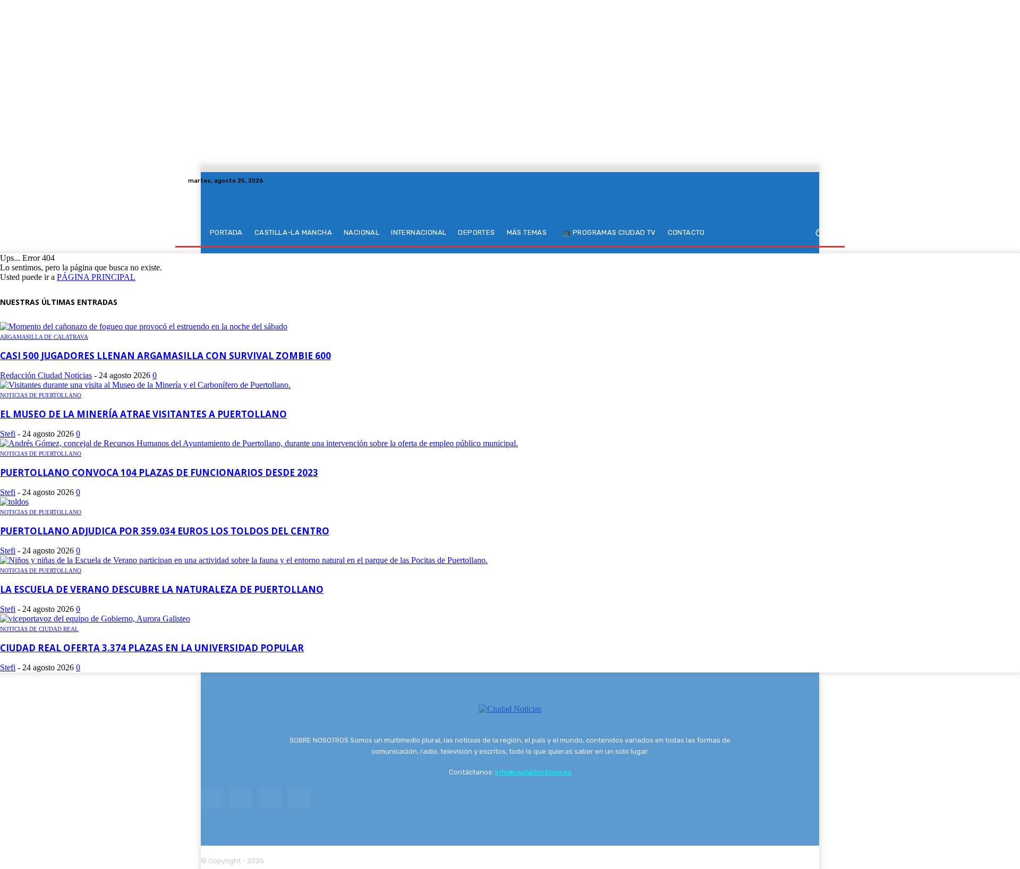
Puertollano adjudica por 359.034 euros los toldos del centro (164, 531)
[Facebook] (787, 180)
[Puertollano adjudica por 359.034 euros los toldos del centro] (14, 501)
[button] (819, 232)
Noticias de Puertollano (40, 395)
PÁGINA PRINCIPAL (96, 277)
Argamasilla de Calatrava (44, 337)
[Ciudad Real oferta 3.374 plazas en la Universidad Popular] (95, 618)
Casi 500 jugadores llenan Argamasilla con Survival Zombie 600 (165, 356)
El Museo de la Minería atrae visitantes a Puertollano (143, 414)
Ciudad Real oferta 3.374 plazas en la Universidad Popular (152, 648)
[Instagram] (800, 180)
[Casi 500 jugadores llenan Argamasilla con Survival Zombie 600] (143, 326)
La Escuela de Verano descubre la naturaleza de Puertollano (162, 589)
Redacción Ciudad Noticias (46, 375)
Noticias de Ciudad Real (39, 629)
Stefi (7, 433)
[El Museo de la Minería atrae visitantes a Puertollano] (145, 384)
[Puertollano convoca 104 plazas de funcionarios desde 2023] (259, 443)
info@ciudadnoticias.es (533, 772)
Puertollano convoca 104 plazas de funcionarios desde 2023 (159, 472)
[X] (812, 180)
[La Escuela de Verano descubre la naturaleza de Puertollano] (244, 560)
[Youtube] (825, 180)
